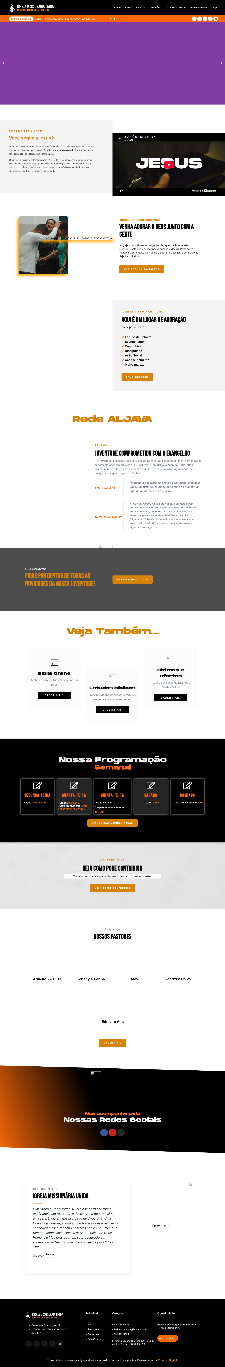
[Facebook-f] (36, 1344)
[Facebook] (194, 19)
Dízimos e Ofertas (176, 7)
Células (140, 7)
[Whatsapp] (52, 1344)
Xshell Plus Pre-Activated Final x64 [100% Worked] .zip (65, 18)
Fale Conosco (199, 7)
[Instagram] (199, 19)
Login (215, 7)
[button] (114, 18)
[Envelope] (215, 19)
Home (117, 7)
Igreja (128, 7)
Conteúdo (155, 7)
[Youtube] (205, 19)
